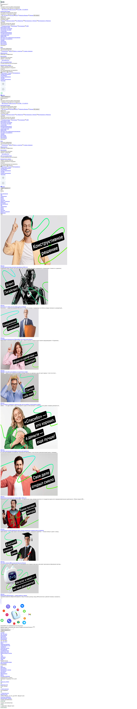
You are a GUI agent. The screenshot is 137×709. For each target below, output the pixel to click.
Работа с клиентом (17, 51)
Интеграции (14, 26)
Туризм (10, 73)
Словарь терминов (27, 51)
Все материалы (4, 204)
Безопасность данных (6, 669)
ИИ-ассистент (12, 9)
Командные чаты (5, 652)
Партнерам (3, 41)
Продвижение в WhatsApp (44, 20)
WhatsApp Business (23, 15)
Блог (2, 666)
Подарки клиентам (5, 676)
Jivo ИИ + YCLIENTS (22, 9)
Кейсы (10, 51)
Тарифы (2, 40)
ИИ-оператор (5, 9)
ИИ (1, 205)
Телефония (3, 646)
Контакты (3, 672)
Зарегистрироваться (5, 96)
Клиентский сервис (5, 11)
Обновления (5, 51)
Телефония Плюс (6, 26)
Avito (2, 655)
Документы (3, 671)
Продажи (3, 210)
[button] (68, 4)
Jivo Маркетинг (19, 20)
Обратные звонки (10, 20)
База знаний (3, 42)
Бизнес (2, 209)
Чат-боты (11, 15)
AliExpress (3, 657)
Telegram (31, 15)
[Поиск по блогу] (2, 189)
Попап (3, 20)
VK (1, 654)
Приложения (4, 44)
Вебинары (3, 212)
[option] (68, 193)
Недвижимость (16, 73)
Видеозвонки (21, 26)
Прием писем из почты (6, 653)
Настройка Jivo (5, 60)
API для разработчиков (6, 662)
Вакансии (3, 667)
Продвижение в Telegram (31, 20)
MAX (16, 15)
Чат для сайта (5, 15)
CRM (27, 26)
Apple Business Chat (5, 645)
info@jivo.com (4, 694)
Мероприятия (4, 673)
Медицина (4, 73)
